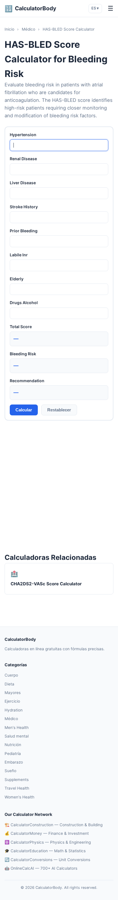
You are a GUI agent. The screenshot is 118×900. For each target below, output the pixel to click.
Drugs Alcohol (24, 302)
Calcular (23, 409)
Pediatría (13, 753)
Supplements (17, 779)
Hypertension (23, 134)
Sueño (10, 770)
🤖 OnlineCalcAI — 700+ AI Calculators (41, 868)
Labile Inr (19, 254)
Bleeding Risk (23, 353)
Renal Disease (23, 158)
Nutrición (13, 744)
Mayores (13, 692)
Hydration (14, 710)
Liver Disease (23, 182)
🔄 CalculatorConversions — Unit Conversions (47, 859)
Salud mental (17, 736)
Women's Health (19, 797)
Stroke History (24, 206)
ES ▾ (95, 8)
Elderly (16, 278)
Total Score (21, 326)
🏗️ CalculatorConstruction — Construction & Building (54, 824)
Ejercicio (12, 701)
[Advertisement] (59, 486)
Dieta (9, 684)
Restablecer (59, 409)
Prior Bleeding (24, 230)
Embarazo (14, 762)
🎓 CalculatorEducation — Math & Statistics (45, 851)
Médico (28, 29)
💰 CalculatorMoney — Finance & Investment (47, 833)
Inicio (9, 29)
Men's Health (17, 727)
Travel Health (17, 788)
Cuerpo (11, 675)
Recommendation (27, 380)
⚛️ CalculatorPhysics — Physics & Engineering (48, 842)
